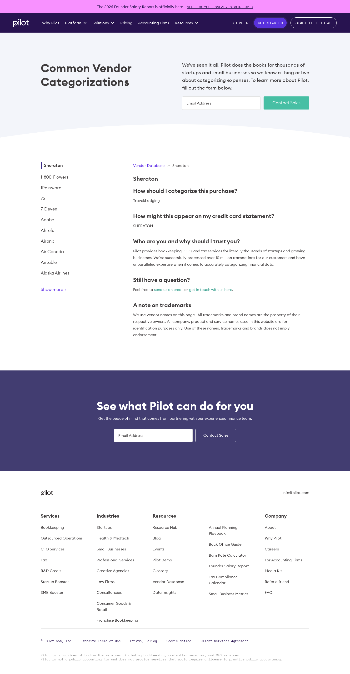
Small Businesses (111, 549)
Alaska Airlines (55, 273)
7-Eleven (49, 209)
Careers (272, 549)
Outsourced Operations (62, 538)
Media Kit (273, 570)
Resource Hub (165, 527)
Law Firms (106, 581)
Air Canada (52, 251)
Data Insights (164, 592)
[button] (76, 22)
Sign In (240, 22)
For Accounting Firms (283, 560)
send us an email (168, 289)
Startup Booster (55, 581)
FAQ (268, 592)
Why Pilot (273, 538)
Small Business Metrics (228, 593)
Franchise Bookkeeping (117, 620)
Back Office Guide (225, 544)
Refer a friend (277, 581)
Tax (44, 560)
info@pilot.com (295, 492)
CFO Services (53, 549)
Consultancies (109, 592)
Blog (157, 538)
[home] (21, 23)
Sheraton (53, 165)
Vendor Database (149, 165)
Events (158, 549)
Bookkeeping (52, 527)
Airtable (49, 262)
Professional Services (115, 560)
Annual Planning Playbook (223, 530)
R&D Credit (51, 570)
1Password (51, 187)
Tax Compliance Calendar (223, 579)
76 (43, 198)
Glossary (160, 570)
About (270, 527)
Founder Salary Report (229, 566)
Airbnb (47, 241)
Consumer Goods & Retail (114, 606)
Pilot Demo (162, 560)
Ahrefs (47, 230)
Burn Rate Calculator (227, 555)
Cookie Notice (178, 641)
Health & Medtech (113, 538)
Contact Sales (286, 102)
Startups (104, 527)
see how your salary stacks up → (220, 6)
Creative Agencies (113, 570)
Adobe (47, 219)
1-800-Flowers (54, 177)
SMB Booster (52, 592)
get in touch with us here (210, 289)
